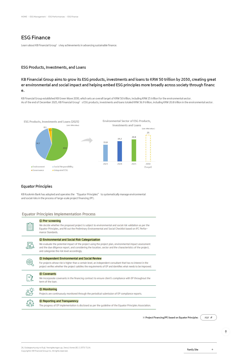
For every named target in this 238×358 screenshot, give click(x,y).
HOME (24, 16)
